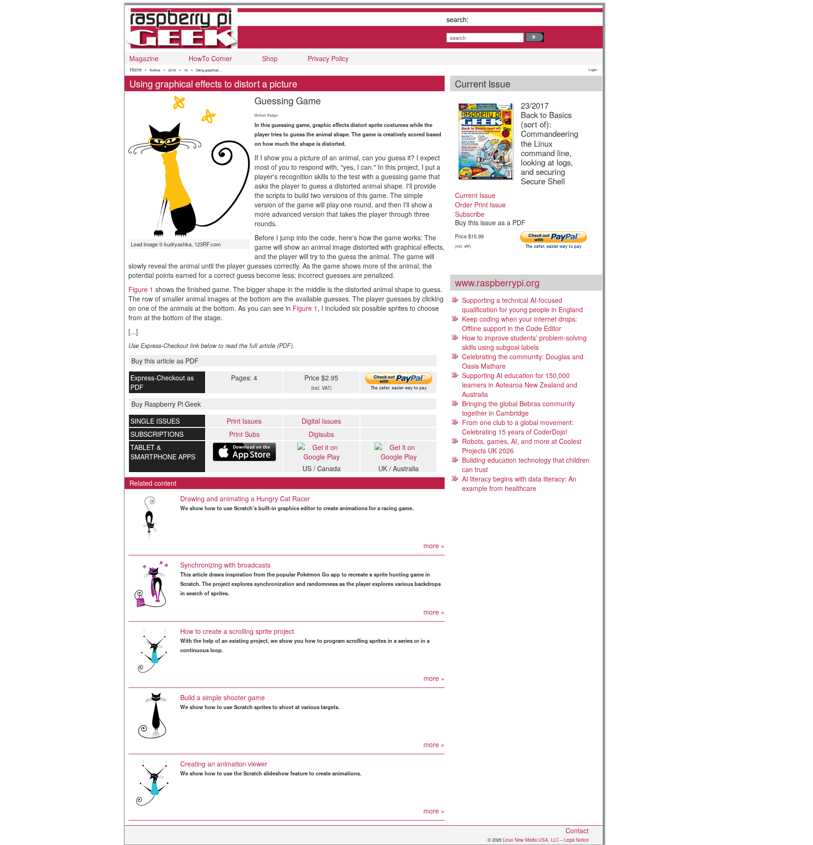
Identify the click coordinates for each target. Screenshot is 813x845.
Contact (577, 830)
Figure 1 (140, 289)
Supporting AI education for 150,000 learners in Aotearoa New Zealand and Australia (519, 385)
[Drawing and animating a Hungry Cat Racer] (151, 517)
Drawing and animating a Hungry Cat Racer (245, 498)
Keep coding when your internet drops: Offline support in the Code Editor (519, 323)
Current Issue (475, 195)
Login (593, 69)
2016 (172, 70)
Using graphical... (209, 70)
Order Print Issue (480, 204)
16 (186, 70)
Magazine (144, 58)
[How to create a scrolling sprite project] (151, 649)
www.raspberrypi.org (497, 282)
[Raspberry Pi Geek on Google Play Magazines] (321, 451)
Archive (155, 70)
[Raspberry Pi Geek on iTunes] (244, 451)
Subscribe (470, 214)
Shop (270, 58)
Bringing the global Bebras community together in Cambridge (518, 408)
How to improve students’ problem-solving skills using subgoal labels (524, 342)
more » (434, 545)
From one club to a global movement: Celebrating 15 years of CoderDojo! (518, 427)
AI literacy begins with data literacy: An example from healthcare (519, 483)
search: (457, 19)
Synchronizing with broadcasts (225, 564)
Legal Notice (576, 840)
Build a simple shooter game (222, 697)
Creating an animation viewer (223, 763)
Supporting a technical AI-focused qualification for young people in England (522, 304)
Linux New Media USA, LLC (531, 840)
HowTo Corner (210, 58)
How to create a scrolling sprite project (237, 631)
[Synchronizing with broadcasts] (151, 583)
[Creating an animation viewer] (151, 782)
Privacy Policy (328, 58)
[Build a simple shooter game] (151, 716)
